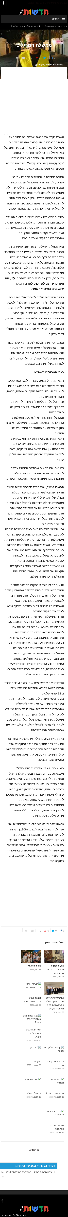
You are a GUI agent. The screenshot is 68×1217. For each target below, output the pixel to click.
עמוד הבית (58, 65)
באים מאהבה (34, 966)
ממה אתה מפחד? (55, 1093)
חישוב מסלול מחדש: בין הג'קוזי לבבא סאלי (29, 26)
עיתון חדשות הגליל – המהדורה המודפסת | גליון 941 (26, 1172)
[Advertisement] (34, 99)
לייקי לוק (37, 1061)
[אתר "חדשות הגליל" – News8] (34, 12)
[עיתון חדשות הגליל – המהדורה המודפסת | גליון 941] (2, 1177)
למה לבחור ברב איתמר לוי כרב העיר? (33, 1033)
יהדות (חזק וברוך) (43, 65)
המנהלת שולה (34, 1093)
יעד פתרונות (6, 1215)
